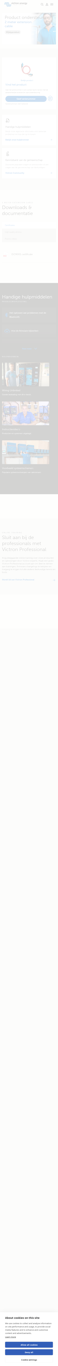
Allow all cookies (29, 1344)
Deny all (29, 1352)
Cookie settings (29, 1359)
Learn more (10, 1337)
